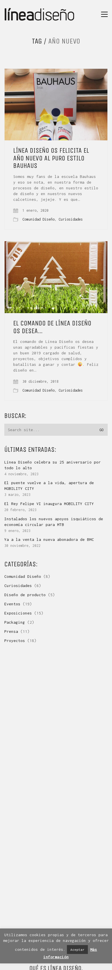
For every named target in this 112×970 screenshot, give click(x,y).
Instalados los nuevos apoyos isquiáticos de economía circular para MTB (53, 522)
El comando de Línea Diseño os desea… (52, 327)
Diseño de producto (25, 594)
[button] (104, 14)
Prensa (11, 631)
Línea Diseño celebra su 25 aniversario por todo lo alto (52, 465)
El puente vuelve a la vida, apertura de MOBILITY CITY (49, 485)
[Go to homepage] (39, 14)
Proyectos (14, 640)
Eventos (12, 604)
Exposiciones (18, 613)
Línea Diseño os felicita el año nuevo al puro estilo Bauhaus (51, 158)
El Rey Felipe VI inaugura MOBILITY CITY (49, 503)
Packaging (14, 622)
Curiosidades (71, 219)
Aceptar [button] (77, 949)
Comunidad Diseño (38, 219)
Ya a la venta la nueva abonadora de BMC (49, 539)
